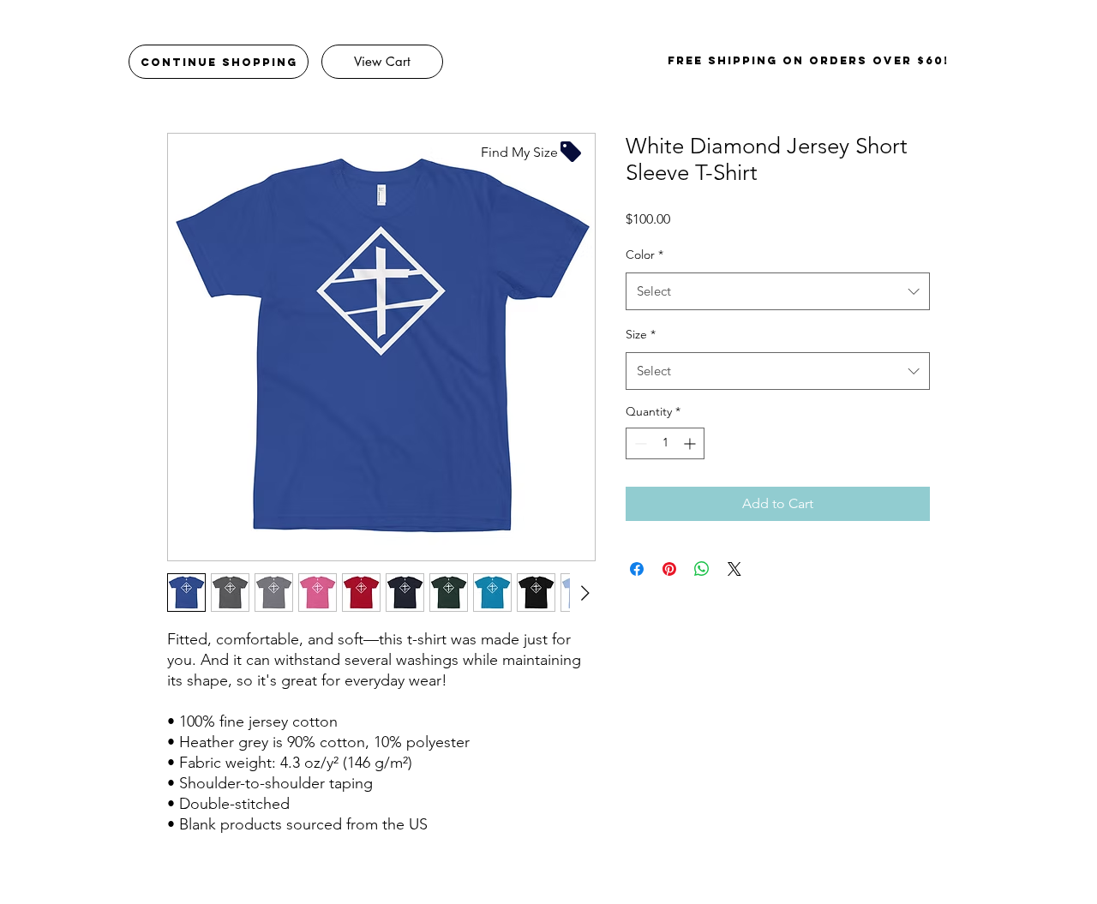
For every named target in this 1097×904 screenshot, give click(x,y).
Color (644, 254)
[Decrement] (639, 443)
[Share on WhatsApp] (702, 569)
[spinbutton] (665, 443)
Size (641, 334)
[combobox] (778, 291)
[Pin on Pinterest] (669, 569)
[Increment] (691, 443)
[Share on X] (734, 569)
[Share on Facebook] (636, 569)
